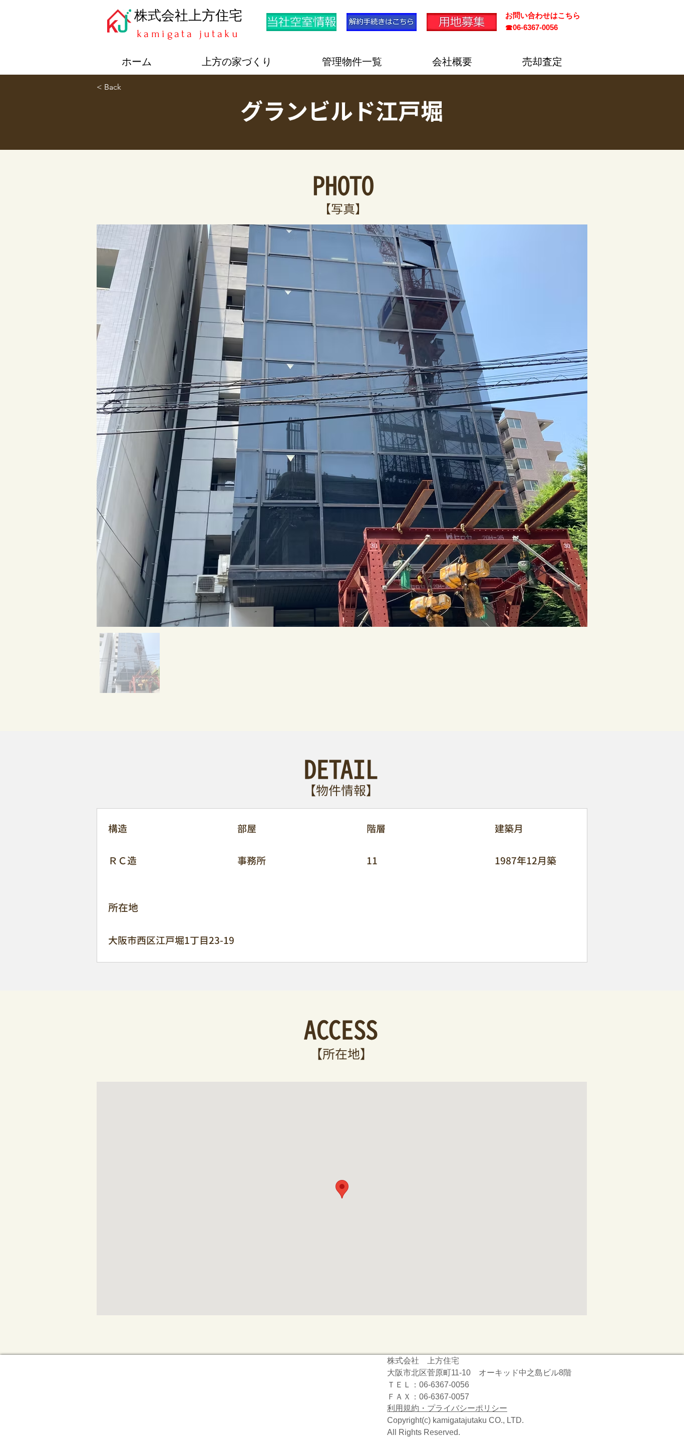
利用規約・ (407, 1408)
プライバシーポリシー (467, 1408)
